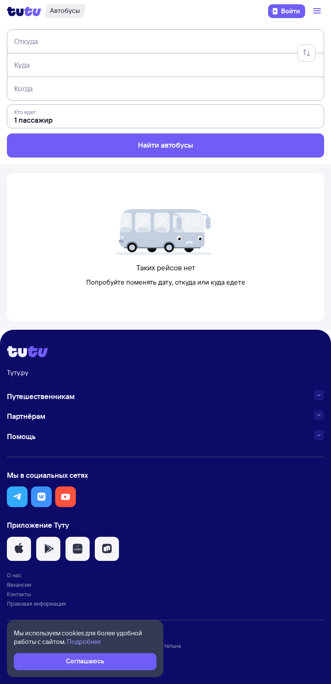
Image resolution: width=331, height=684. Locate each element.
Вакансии (19, 584)
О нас (14, 575)
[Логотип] (24, 11)
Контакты (19, 594)
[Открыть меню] (318, 11)
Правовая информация (36, 603)
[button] (17, 496)
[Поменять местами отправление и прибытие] (306, 53)
